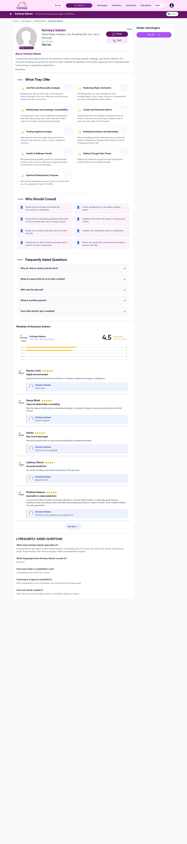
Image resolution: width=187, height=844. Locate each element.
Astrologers (26, 21)
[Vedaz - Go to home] (22, 5)
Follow (129, 29)
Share (174, 14)
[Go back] (11, 14)
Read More (20, 70)
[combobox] (159, 5)
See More (72, 527)
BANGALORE (39, 21)
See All (151, 35)
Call (119, 40)
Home (15, 21)
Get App (58, 5)
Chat (119, 34)
